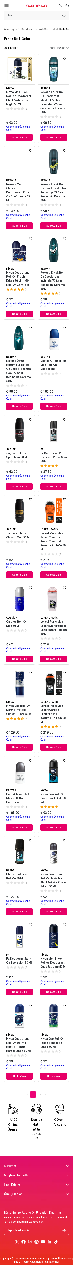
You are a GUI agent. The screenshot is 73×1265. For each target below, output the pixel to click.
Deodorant (27, 29)
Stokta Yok (19, 1076)
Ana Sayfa (10, 29)
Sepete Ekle (19, 137)
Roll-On (43, 29)
